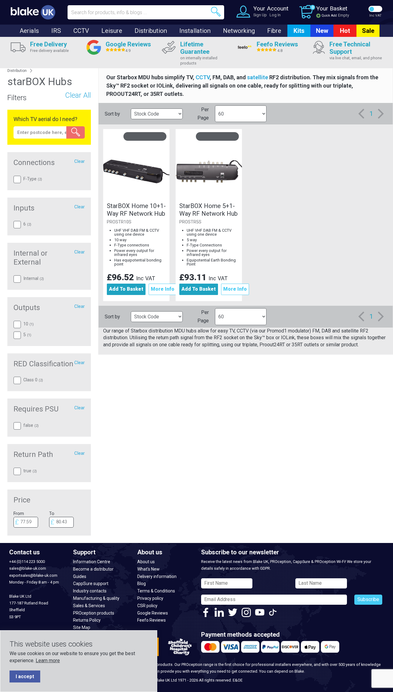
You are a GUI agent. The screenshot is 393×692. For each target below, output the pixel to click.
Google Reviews (152, 613)
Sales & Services (89, 605)
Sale (368, 30)
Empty (343, 15)
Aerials (29, 30)
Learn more (48, 660)
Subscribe (368, 599)
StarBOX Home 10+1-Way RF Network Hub (136, 209)
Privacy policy (150, 598)
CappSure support (90, 583)
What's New (148, 569)
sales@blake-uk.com (27, 568)
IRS (56, 30)
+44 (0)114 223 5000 (27, 561)
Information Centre (91, 561)
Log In (275, 15)
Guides (79, 576)
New (322, 30)
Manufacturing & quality (96, 598)
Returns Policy (87, 620)
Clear (79, 161)
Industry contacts (90, 590)
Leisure (111, 30)
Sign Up (260, 15)
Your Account (270, 8)
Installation (195, 30)
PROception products (93, 613)
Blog (141, 583)
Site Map (81, 627)
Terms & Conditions (156, 590)
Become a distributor (93, 569)
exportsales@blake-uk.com (33, 575)
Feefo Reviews (151, 620)
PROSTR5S (190, 222)
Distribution (150, 30)
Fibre (274, 30)
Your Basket (331, 8)
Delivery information (157, 576)
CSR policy (147, 605)
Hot (345, 30)
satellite (257, 77)
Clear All (78, 95)
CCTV (81, 30)
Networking (239, 30)
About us (146, 561)
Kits (299, 30)
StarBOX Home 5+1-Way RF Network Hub (208, 209)
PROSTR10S (119, 222)
